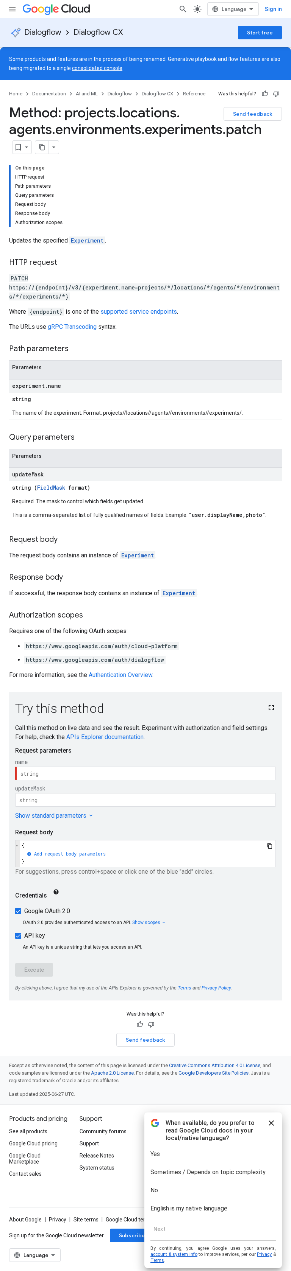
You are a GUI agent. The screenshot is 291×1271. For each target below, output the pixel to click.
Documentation (49, 93)
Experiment (87, 240)
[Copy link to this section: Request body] (65, 539)
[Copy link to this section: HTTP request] (64, 263)
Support (89, 1143)
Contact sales (25, 1174)
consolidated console (97, 68)
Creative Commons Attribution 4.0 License (214, 1065)
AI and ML (87, 93)
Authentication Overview (120, 674)
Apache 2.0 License (112, 1073)
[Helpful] (265, 94)
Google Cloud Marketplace (25, 1159)
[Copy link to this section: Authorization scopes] (90, 615)
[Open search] (183, 9)
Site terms (86, 1220)
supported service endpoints (138, 311)
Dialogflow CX (98, 32)
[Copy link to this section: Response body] (70, 577)
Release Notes (97, 1156)
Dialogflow (42, 32)
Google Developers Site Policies (213, 1073)
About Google (25, 1220)
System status (97, 1168)
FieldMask (51, 487)
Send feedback (252, 113)
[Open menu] (12, 9)
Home (15, 93)
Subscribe (132, 1235)
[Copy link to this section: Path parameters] (76, 349)
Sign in (273, 9)
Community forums (103, 1131)
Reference (194, 93)
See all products (28, 1131)
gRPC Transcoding (72, 326)
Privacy (57, 1220)
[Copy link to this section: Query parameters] (82, 437)
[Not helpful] (276, 94)
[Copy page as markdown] (42, 147)
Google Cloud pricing (33, 1143)
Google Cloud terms (129, 1220)
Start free (260, 32)
